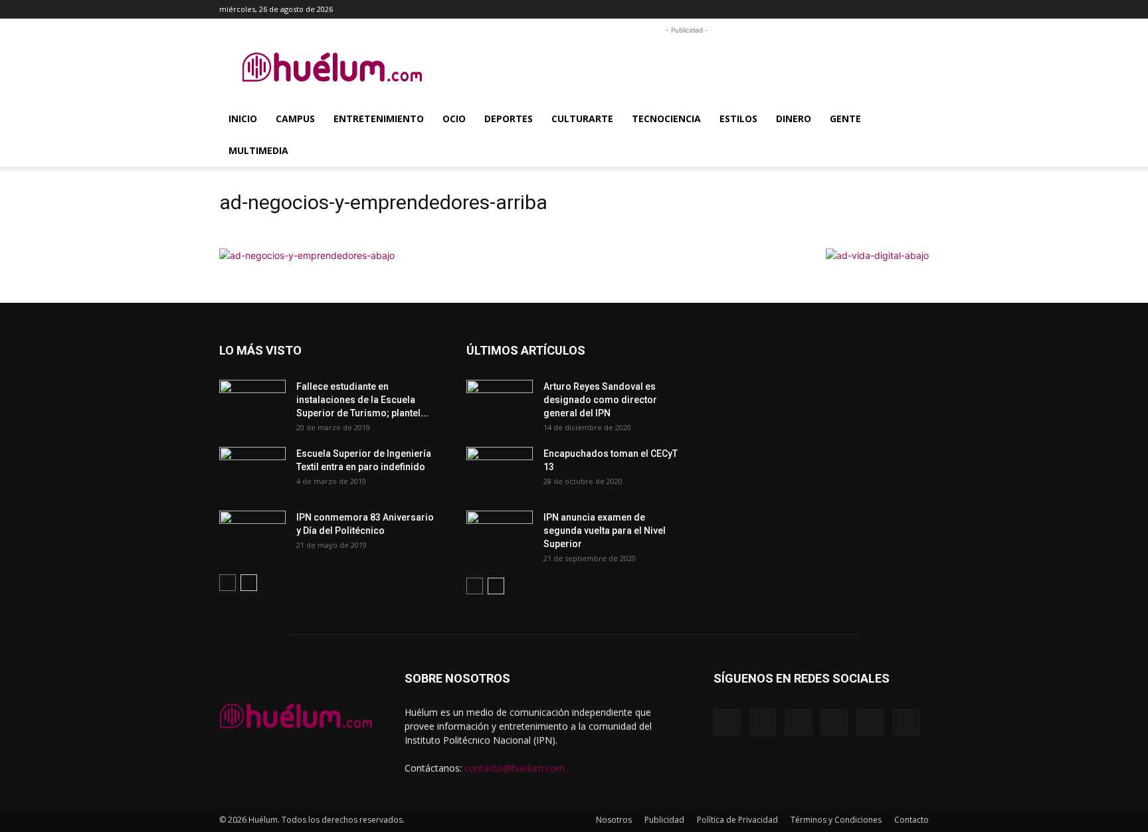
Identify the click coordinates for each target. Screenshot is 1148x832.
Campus (295, 118)
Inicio (243, 118)
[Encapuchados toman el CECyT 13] (499, 470)
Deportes (508, 118)
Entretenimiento (379, 118)
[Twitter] (897, 9)
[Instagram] (831, 9)
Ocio (454, 118)
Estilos (738, 118)
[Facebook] (809, 9)
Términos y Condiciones (836, 819)
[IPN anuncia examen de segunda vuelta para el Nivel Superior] (499, 534)
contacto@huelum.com (514, 768)
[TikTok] (875, 9)
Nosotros (614, 819)
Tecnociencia (666, 118)
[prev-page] (227, 582)
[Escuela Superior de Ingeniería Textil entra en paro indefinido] (252, 466)
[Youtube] (919, 9)
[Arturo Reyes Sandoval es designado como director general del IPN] (499, 403)
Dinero (793, 118)
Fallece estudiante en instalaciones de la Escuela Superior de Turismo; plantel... (362, 399)
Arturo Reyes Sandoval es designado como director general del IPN (600, 399)
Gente (845, 118)
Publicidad (664, 819)
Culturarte (582, 118)
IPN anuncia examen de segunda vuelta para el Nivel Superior (604, 530)
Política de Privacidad (737, 819)
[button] (789, 9)
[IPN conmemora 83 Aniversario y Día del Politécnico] (252, 534)
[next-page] (248, 582)
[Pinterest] (853, 9)
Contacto (911, 819)
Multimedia (258, 150)
